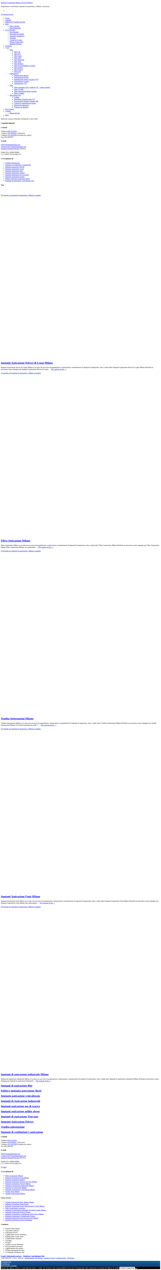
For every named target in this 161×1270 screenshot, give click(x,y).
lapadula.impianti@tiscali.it (10, 149)
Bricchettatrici (78, 189)
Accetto (122, 1268)
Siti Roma (70, 1258)
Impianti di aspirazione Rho (16, 1085)
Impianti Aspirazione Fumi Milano (20, 896)
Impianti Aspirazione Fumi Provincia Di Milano (21, 1218)
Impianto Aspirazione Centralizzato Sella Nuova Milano (24, 1214)
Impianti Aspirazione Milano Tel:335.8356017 (17, 3)
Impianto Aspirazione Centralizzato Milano (20, 1190)
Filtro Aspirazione (67, 189)
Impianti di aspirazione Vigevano (19, 1116)
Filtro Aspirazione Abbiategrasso (36, 191)
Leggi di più (130, 1268)
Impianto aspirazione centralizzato (20, 1095)
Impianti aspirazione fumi (14, 171)
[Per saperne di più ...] (58, 369)
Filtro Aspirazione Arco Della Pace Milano (97, 191)
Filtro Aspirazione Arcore (56, 191)
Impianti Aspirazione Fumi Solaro (17, 1204)
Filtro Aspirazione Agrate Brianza (33, 193)
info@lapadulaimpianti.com (10, 145)
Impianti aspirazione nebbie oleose (20, 1111)
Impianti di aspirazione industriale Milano (25, 1074)
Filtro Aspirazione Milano (15, 540)
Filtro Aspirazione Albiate (92, 189)
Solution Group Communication (55, 1258)
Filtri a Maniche (134, 189)
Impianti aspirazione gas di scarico (17, 175)
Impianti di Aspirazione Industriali (20, 1101)
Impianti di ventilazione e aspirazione (18, 165)
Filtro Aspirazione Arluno (74, 191)
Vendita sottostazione (12, 163)
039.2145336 (12, 131)
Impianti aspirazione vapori (14, 169)
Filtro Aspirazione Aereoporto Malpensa (115, 189)
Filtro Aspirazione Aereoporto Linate (30, 189)
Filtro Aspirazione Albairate (144, 191)
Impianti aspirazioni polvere (14, 167)
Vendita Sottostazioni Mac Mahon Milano (19, 1202)
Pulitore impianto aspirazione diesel (17, 179)
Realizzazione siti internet (33, 1258)
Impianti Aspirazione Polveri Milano (17, 1184)
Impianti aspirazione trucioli (14, 177)
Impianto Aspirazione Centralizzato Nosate (20, 1216)
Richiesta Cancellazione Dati (33, 1256)
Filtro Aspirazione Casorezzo (15, 1208)
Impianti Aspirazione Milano (15, 1180)
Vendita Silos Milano (12, 1192)
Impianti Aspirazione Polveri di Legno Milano (27, 362)
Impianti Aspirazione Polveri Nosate (17, 1212)
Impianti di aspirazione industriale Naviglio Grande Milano (25, 1210)
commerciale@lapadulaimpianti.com (13, 147)
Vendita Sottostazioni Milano (17, 718)
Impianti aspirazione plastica (15, 173)
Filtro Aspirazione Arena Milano (123, 191)
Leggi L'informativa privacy (11, 1256)
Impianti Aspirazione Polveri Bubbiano (18, 1220)
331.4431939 (12, 135)
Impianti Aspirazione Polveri (17, 1121)
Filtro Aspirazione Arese (9, 189)
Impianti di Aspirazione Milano (16, 1188)
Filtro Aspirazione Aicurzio (15, 191)
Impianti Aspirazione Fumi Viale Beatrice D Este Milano (24, 1206)
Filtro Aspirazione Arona (53, 193)
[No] (136, 1268)
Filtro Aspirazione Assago (52, 189)
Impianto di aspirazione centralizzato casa (19, 181)
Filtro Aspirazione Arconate (72, 193)
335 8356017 (12, 133)
